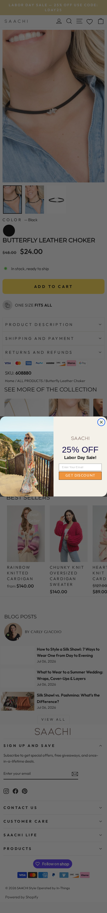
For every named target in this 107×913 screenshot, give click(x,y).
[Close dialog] (101, 422)
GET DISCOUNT (80, 475)
